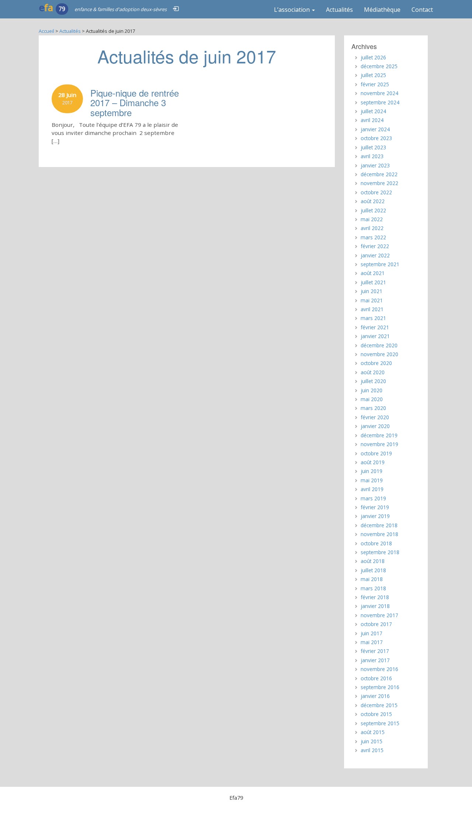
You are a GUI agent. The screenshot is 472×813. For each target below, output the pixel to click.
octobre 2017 (376, 624)
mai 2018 (372, 579)
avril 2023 (372, 156)
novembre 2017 (379, 615)
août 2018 (373, 560)
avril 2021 (372, 309)
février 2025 (375, 84)
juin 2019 (371, 471)
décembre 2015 (379, 705)
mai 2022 (372, 219)
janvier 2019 (375, 516)
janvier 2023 (375, 165)
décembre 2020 (379, 345)
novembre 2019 (379, 444)
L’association (292, 10)
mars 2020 (373, 407)
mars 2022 (373, 237)
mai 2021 (372, 300)
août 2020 (373, 372)
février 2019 (375, 507)
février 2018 (375, 597)
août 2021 (373, 273)
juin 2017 (371, 633)
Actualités (339, 10)
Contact (422, 10)
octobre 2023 (376, 138)
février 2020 (375, 417)
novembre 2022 (379, 183)
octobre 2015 (376, 714)
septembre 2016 (380, 687)
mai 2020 (372, 399)
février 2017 (375, 650)
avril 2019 (372, 489)
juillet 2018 (373, 570)
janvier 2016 (375, 695)
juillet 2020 (373, 381)
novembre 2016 (379, 669)
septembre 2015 (380, 723)
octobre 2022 (376, 192)
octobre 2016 (376, 678)
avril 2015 (372, 750)
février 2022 (375, 246)
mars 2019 (373, 498)
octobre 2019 (376, 453)
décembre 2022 (379, 174)
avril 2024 (372, 120)
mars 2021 (373, 318)
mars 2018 (373, 588)
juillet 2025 (373, 75)
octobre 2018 (376, 543)
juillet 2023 (373, 147)
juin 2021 (371, 291)
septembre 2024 (380, 102)
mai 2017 (372, 642)
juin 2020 (371, 390)
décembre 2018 (379, 525)
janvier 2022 (375, 255)
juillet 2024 (373, 111)
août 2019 (373, 462)
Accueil (46, 31)
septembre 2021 (380, 264)
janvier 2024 (375, 129)
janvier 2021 (375, 336)
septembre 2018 (380, 552)
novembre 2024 (379, 93)
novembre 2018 (379, 534)
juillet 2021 (373, 282)
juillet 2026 (373, 57)
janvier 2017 (375, 660)
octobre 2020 (376, 362)
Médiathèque (382, 10)
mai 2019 (372, 480)
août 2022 (373, 201)
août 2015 (373, 732)
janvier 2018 (375, 605)
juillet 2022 (373, 210)
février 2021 (375, 327)
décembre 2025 (379, 66)
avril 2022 (372, 228)
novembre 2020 (379, 354)
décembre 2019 (379, 435)
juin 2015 (371, 741)
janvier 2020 (375, 426)
